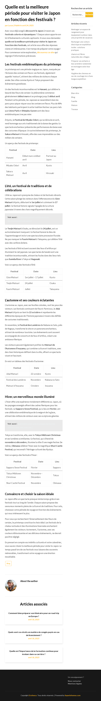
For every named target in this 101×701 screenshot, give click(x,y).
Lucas (10, 25)
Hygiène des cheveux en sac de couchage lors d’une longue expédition (82, 76)
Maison (74, 105)
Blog (8, 563)
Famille (74, 101)
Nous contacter (74, 681)
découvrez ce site (45, 52)
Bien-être (75, 93)
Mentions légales (75, 684)
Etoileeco (33, 695)
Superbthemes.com (72, 695)
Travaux (74, 109)
